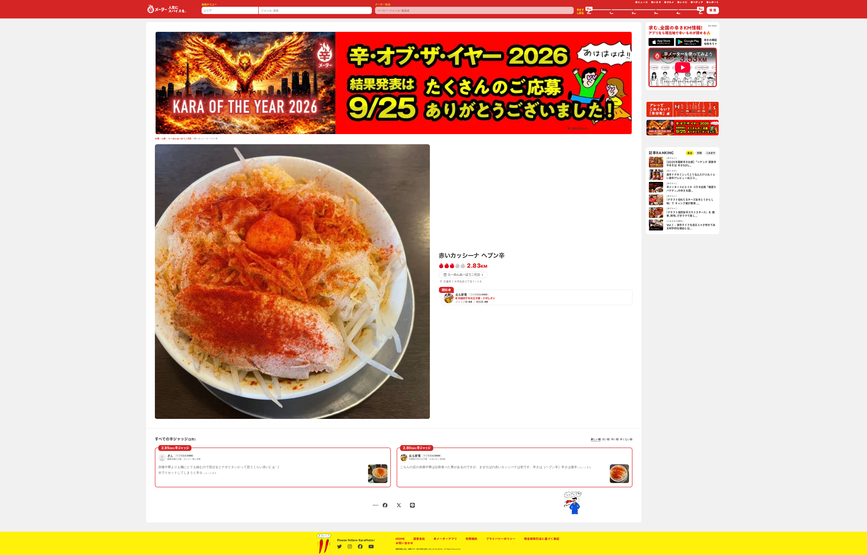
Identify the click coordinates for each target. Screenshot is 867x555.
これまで (710, 153)
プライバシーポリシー (500, 538)
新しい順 (596, 439)
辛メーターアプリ (445, 538)
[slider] (589, 9)
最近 (689, 153)
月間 (699, 153)
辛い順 (615, 439)
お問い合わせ (404, 543)
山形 (164, 138)
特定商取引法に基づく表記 (541, 538)
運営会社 (419, 538)
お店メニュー (209, 4)
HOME (400, 538)
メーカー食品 (382, 4)
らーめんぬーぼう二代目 (179, 138)
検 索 (712, 10)
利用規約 (471, 538)
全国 (157, 138)
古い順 (606, 439)
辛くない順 (626, 439)
